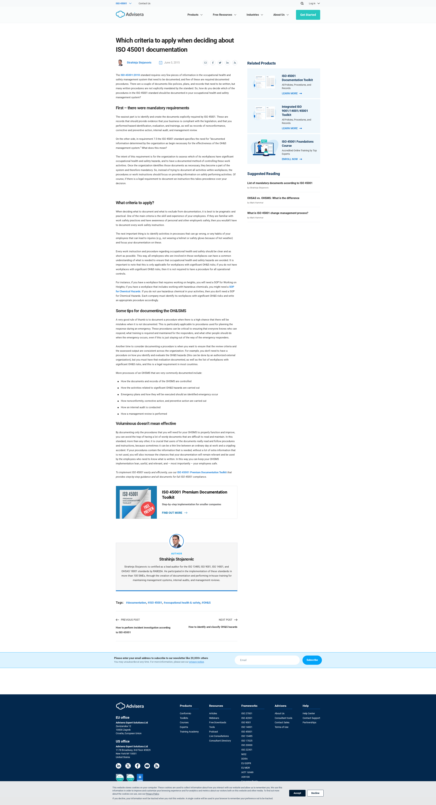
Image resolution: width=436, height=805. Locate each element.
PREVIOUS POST (130, 619)
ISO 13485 (246, 736)
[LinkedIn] (118, 766)
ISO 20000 (246, 745)
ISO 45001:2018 (130, 75)
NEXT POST (225, 619)
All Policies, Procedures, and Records (296, 86)
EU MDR (245, 767)
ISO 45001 (246, 731)
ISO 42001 (246, 718)
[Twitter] (128, 766)
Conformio (185, 713)
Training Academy (189, 731)
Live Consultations (219, 736)
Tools (212, 727)
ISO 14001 (246, 727)
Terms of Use (281, 727)
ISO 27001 (246, 713)
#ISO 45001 (155, 602)
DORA (244, 758)
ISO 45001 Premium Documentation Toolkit (202, 472)
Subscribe (312, 659)
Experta (184, 727)
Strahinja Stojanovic (139, 62)
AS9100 (245, 777)
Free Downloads (217, 722)
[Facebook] (137, 766)
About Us (279, 713)
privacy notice (196, 661)
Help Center (309, 713)
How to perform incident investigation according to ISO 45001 (143, 630)
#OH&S (206, 602)
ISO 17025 (246, 740)
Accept (297, 793)
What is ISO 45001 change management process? (277, 213)
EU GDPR (246, 763)
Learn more (290, 93)
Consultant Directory (220, 740)
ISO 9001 (246, 722)
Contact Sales (282, 722)
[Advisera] (130, 15)
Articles (213, 713)
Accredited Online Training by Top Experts (299, 152)
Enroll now (290, 159)
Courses (184, 722)
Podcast (213, 731)
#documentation (136, 602)
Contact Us (144, 3)
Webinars (214, 718)
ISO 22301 (246, 749)
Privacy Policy (152, 794)
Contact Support (311, 718)
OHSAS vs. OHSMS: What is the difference (273, 198)
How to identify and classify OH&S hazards (213, 626)
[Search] (302, 3)
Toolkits (184, 718)
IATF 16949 (247, 772)
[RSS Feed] (156, 766)
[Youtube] (147, 766)
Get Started (308, 15)
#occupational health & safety (182, 602)
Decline (315, 793)
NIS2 (243, 754)
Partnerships (309, 722)
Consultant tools (283, 718)
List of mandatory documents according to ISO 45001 (280, 183)
